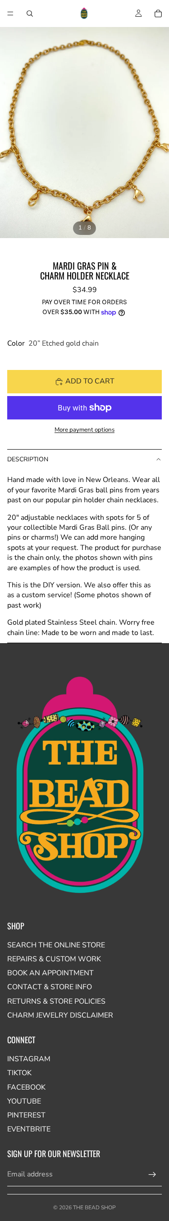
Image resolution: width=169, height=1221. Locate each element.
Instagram (28, 1059)
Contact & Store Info (49, 987)
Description (27, 459)
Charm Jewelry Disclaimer (60, 1015)
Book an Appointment (50, 973)
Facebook (26, 1087)
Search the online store (56, 945)
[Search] (30, 13)
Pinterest (26, 1115)
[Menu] (10, 13)
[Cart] (158, 13)
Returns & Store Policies (56, 1001)
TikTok (19, 1073)
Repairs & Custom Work (54, 959)
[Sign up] (152, 1174)
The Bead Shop (94, 1207)
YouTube (24, 1101)
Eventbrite (28, 1129)
